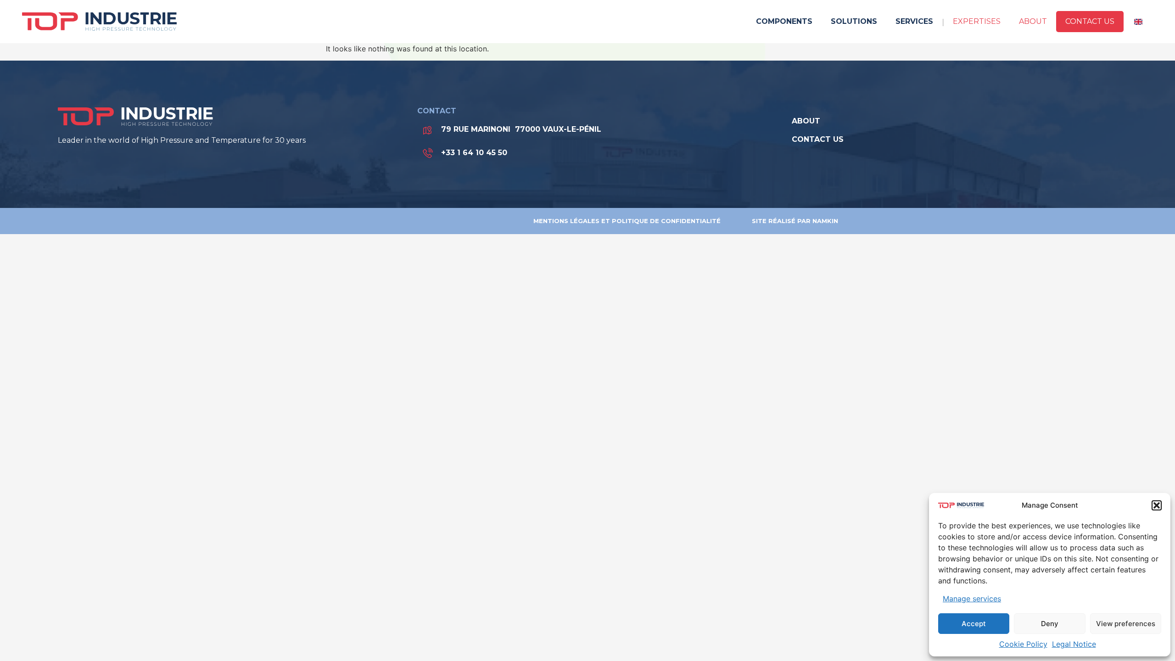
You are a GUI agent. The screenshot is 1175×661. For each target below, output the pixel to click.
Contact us (1089, 21)
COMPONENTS (784, 21)
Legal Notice (1074, 644)
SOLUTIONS (854, 21)
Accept (974, 623)
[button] (1156, 505)
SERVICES (914, 21)
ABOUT (1033, 21)
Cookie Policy (1023, 644)
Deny (1049, 623)
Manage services (972, 598)
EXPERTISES (977, 21)
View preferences (1125, 623)
